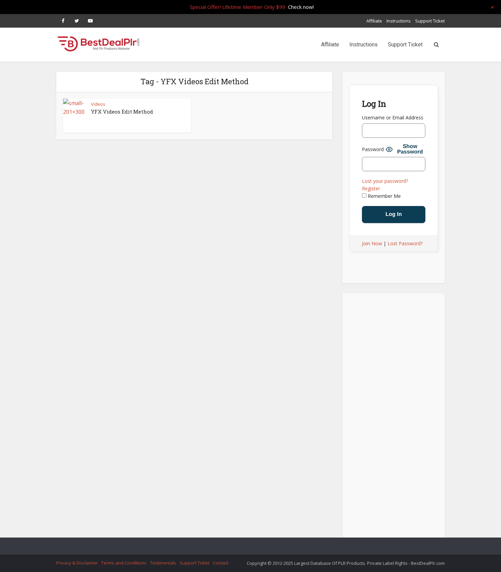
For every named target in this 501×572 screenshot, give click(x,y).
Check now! (301, 6)
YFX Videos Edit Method (122, 111)
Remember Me (383, 196)
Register (371, 188)
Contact (220, 563)
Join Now (372, 243)
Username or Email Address (392, 117)
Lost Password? (405, 243)
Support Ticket (430, 21)
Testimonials (163, 563)
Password (373, 149)
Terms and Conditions (124, 563)
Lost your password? (385, 181)
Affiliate (374, 21)
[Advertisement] (393, 417)
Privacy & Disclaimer (77, 563)
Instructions (398, 21)
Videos (98, 104)
